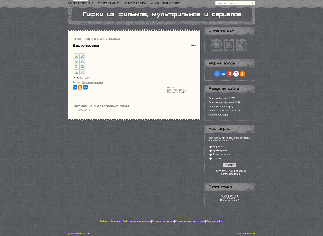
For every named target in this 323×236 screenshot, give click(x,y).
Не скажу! (218, 158)
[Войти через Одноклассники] (242, 74)
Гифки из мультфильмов (221, 102)
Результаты (221, 171)
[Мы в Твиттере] (216, 45)
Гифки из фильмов (92, 82)
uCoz (252, 233)
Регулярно (218, 146)
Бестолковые (83, 110)
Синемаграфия (216, 114)
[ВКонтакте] (75, 87)
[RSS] (229, 45)
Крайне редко (220, 150)
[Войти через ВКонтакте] (223, 74)
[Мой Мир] (85, 87)
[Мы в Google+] (241, 45)
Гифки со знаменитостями (222, 110)
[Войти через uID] (217, 74)
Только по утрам (221, 154)
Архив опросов (237, 171)
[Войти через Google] (236, 74)
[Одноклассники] (80, 87)
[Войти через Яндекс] (230, 74)
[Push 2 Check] (229, 202)
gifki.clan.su (74, 233)
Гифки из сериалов (218, 106)
